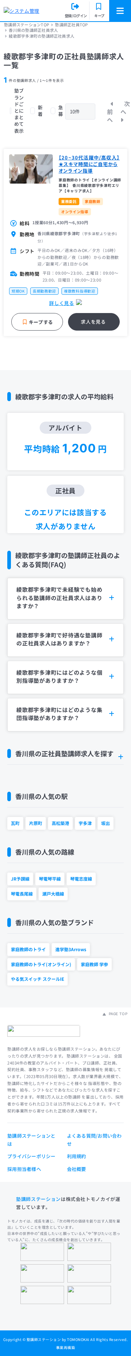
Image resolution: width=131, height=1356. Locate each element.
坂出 (105, 823)
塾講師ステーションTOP (26, 24)
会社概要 (76, 1168)
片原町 (35, 823)
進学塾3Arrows (70, 949)
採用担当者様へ (24, 1168)
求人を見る (93, 321)
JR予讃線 (20, 878)
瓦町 (15, 823)
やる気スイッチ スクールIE (37, 979)
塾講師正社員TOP (71, 24)
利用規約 (76, 1156)
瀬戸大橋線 (53, 893)
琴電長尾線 (22, 893)
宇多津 (85, 823)
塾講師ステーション (38, 1198)
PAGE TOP (117, 1014)
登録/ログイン (76, 15)
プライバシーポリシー (31, 1156)
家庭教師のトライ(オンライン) (41, 964)
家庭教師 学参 (94, 964)
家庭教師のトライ (28, 949)
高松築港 (60, 823)
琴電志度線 (81, 878)
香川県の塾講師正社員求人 (33, 30)
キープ (99, 15)
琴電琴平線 (50, 878)
